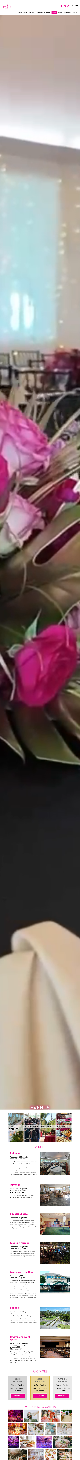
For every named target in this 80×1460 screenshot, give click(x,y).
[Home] (6, 6)
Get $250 (75, 6)
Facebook (61, 5)
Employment (67, 12)
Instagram (64, 5)
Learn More (16, 1139)
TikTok (67, 5)
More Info (17, 1396)
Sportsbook (32, 12)
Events (54, 12)
